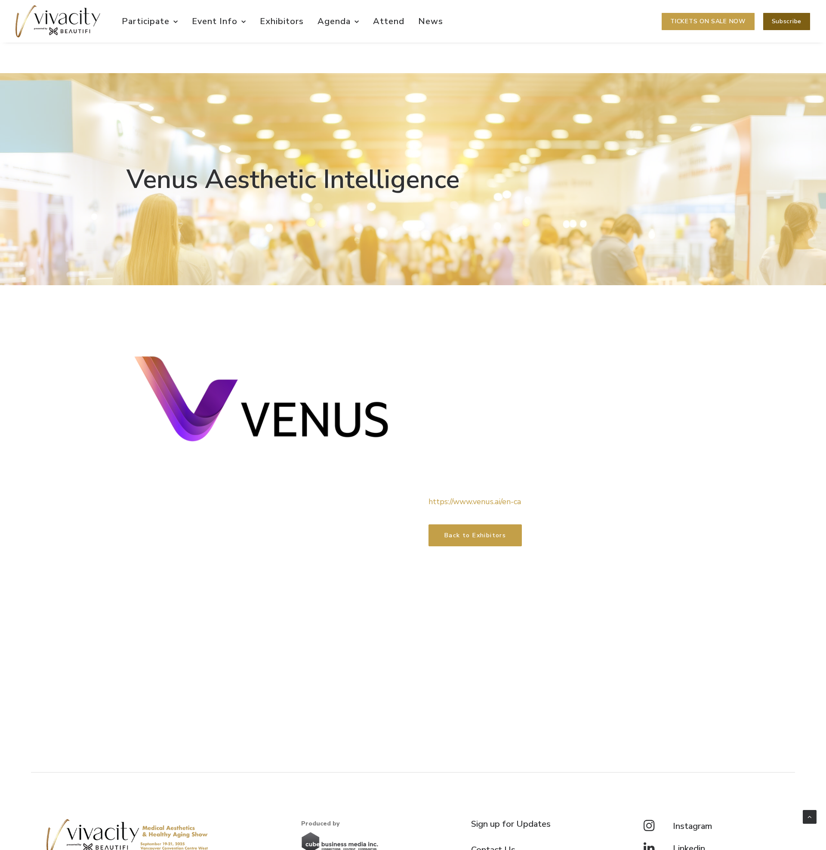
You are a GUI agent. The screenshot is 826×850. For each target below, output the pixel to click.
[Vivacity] (57, 21)
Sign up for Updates (511, 824)
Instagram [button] (692, 826)
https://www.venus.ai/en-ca (474, 501)
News (430, 21)
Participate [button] (146, 21)
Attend (388, 21)
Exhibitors (282, 21)
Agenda (334, 21)
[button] (787, 21)
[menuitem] (150, 21)
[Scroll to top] (810, 816)
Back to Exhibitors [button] (475, 535)
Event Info (214, 21)
